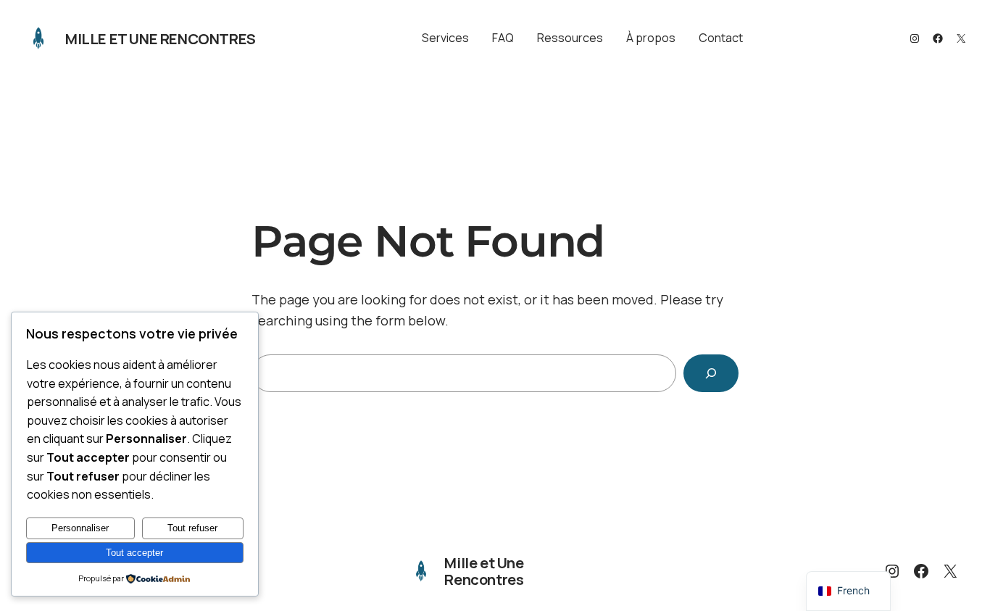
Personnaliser (80, 528)
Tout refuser (192, 528)
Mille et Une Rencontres (160, 39)
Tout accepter (134, 552)
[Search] (711, 373)
